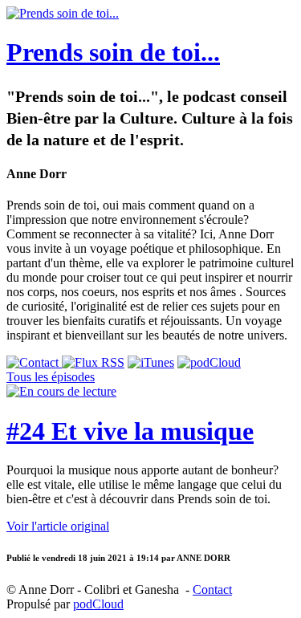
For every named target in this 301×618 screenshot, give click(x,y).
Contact (212, 589)
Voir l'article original (57, 526)
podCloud (98, 604)
